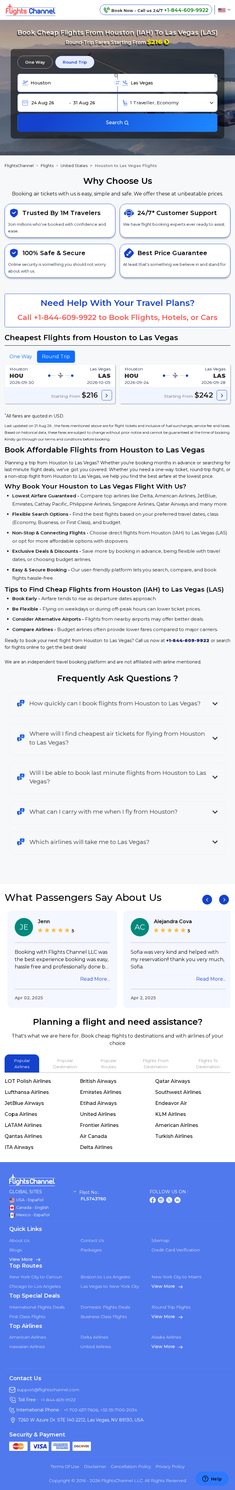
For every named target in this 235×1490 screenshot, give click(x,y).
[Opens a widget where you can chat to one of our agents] (212, 1479)
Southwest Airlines (178, 1092)
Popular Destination (65, 1063)
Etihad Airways (98, 1103)
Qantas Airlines (23, 1136)
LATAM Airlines (23, 1125)
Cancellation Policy (131, 1466)
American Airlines (176, 1125)
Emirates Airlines (100, 1092)
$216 (155, 42)
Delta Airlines (96, 1147)
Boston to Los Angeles (105, 1277)
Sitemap (160, 1240)
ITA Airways (19, 1147)
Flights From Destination (156, 1063)
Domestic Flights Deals (105, 1307)
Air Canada (93, 1136)
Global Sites (25, 1192)
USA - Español (29, 1200)
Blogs (15, 1250)
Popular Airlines (22, 1063)
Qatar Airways (172, 1081)
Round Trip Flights (170, 1307)
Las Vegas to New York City (109, 1286)
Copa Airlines (21, 1114)
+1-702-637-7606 (81, 1410)
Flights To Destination (208, 1063)
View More (21, 1259)
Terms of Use (65, 1466)
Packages (91, 1250)
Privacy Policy (170, 1466)
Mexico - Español (32, 1215)
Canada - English (32, 1207)
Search (115, 122)
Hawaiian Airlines (27, 1346)
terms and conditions (63, 439)
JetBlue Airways (24, 1103)
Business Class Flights (103, 1316)
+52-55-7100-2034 (118, 1410)
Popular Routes (108, 1063)
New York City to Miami (176, 1277)
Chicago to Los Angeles (35, 1286)
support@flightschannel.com (48, 1389)
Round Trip (75, 62)
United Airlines (98, 1114)
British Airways (98, 1081)
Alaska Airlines (166, 1337)
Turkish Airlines (174, 1136)
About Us (19, 1240)
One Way (35, 62)
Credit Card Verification (175, 1250)
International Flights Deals (37, 1307)
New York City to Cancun (35, 1277)
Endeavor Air (171, 1103)
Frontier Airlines (99, 1125)
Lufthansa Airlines (27, 1092)
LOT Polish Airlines (28, 1081)
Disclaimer (95, 1466)
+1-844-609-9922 (65, 317)
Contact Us (92, 1240)
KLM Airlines (170, 1114)
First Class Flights (27, 1316)
